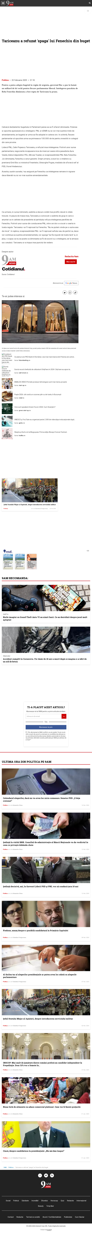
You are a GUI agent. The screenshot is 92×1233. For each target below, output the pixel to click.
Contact (11, 1217)
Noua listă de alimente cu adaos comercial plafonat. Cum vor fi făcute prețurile (41, 1107)
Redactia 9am (71, 256)
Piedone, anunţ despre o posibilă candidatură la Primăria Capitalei (35, 930)
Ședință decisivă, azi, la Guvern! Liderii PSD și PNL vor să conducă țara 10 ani (40, 886)
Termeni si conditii (33, 1217)
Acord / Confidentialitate (52, 1217)
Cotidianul (10, 274)
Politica (5, 80)
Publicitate (68, 1217)
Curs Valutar (79, 1217)
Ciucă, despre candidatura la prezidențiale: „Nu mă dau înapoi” (33, 1151)
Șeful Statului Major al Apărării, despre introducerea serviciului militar (30, 504)
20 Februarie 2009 (19, 80)
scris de (39, 508)
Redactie (20, 1217)
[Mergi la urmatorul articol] (88, 11)
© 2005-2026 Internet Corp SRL (37, 1226)
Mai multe (70, 262)
